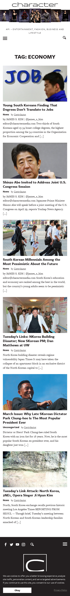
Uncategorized (11, 427)
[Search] (64, 38)
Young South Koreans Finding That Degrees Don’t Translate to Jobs (30, 107)
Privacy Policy (60, 590)
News (6, 114)
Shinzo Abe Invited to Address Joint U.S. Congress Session (34, 184)
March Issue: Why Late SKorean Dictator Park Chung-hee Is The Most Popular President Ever (35, 418)
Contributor (20, 114)
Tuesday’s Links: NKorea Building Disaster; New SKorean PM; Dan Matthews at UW (29, 340)
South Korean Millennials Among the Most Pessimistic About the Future (31, 261)
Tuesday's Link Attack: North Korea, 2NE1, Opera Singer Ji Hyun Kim (31, 492)
